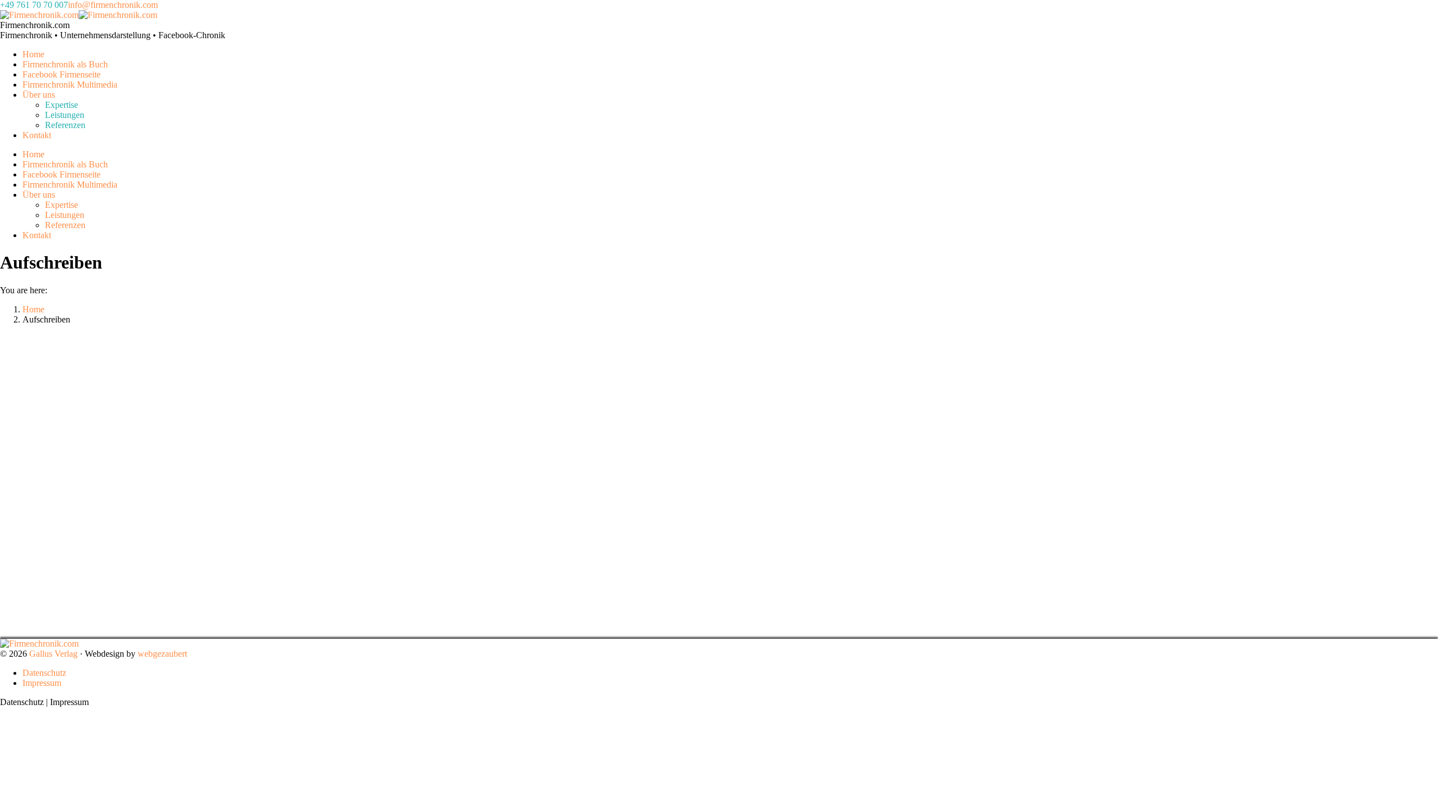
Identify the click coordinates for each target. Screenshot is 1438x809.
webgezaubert (162, 653)
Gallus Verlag (53, 653)
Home (33, 309)
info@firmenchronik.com (113, 5)
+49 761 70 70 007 (34, 5)
